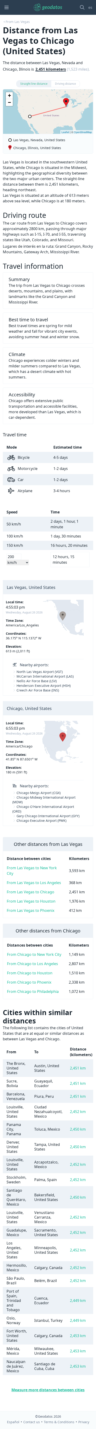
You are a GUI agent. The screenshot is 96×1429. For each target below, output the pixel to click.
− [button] (9, 102)
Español (13, 1422)
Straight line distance (34, 84)
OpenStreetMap (83, 132)
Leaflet (65, 132)
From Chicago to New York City (34, 954)
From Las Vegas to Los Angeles (34, 882)
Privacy (83, 1422)
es (90, 7)
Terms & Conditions (59, 1422)
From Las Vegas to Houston (31, 901)
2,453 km (78, 1335)
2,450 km (78, 1129)
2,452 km (78, 1111)
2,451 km (78, 1068)
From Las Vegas (18, 21)
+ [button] (9, 95)
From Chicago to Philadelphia (33, 991)
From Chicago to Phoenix (29, 982)
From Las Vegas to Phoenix (30, 910)
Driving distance (65, 84)
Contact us (31, 1422)
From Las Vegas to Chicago (30, 891)
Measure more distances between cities (48, 1389)
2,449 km (78, 1300)
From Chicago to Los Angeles (32, 963)
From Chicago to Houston (29, 973)
